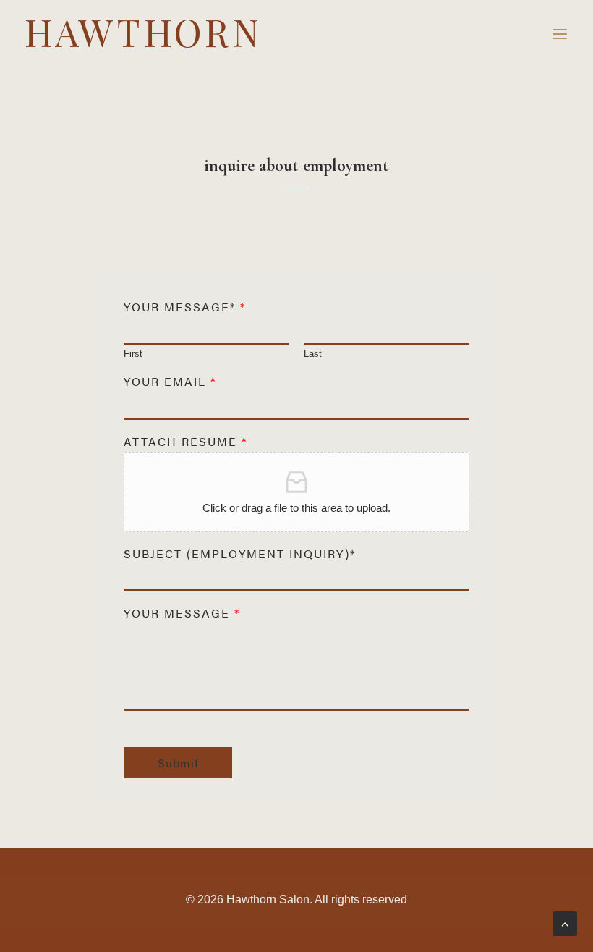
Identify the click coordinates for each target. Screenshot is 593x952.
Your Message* (184, 307)
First (133, 353)
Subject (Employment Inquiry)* (240, 554)
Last (313, 353)
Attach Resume (185, 442)
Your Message (181, 613)
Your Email (169, 381)
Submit (178, 762)
